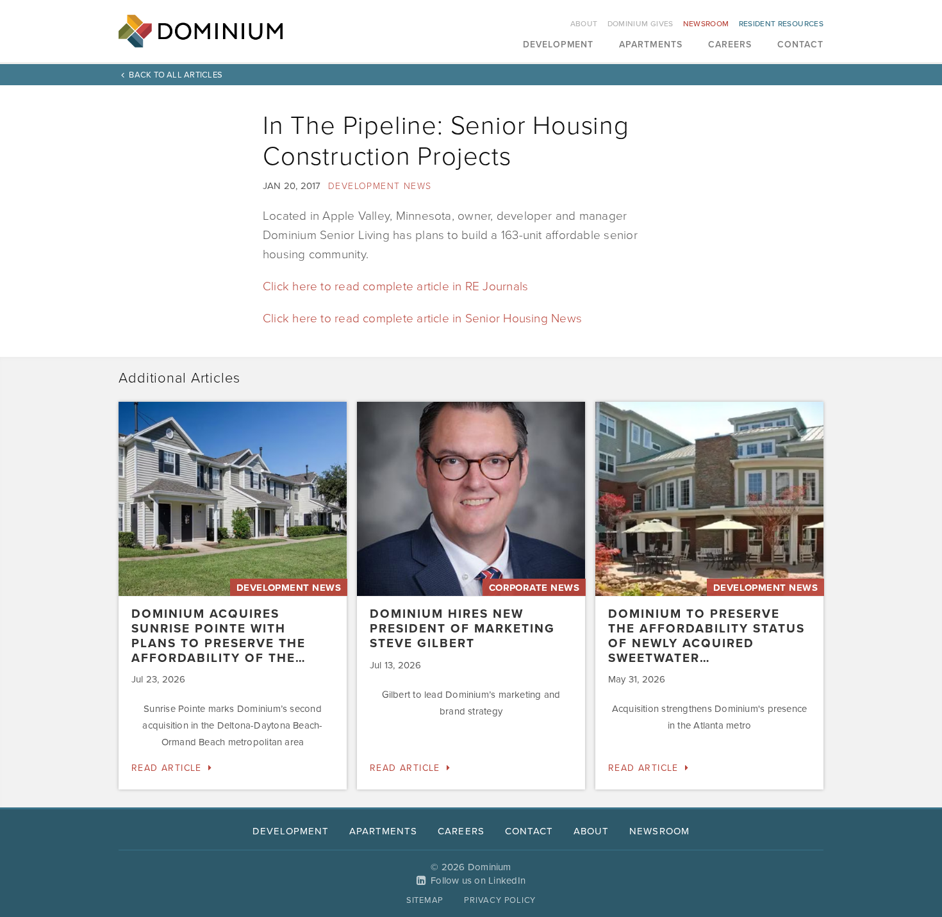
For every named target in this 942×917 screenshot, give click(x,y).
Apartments (650, 45)
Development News (379, 186)
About (584, 23)
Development (558, 45)
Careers (730, 45)
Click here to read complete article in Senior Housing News (422, 318)
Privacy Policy (500, 900)
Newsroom (706, 23)
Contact (800, 45)
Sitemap (424, 900)
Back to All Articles (175, 75)
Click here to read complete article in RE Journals (395, 286)
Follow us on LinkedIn (478, 880)
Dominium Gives (640, 23)
